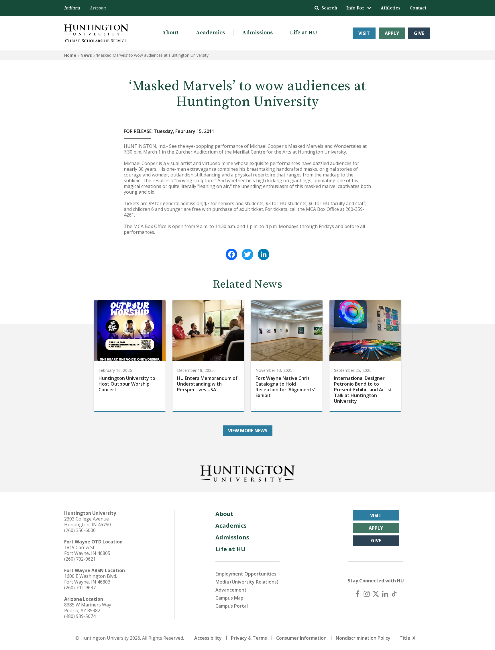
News (86, 55)
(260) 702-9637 (80, 587)
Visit (364, 33)
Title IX (407, 638)
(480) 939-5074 (80, 616)
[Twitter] (247, 254)
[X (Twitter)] (375, 593)
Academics (210, 32)
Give (419, 33)
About (170, 32)
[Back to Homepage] (247, 472)
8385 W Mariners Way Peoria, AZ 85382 (87, 608)
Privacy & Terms (249, 638)
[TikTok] (394, 593)
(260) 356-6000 (80, 530)
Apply (392, 33)
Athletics (390, 8)
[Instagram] (366, 593)
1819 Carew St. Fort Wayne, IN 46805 (87, 550)
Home (70, 55)
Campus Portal (231, 606)
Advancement (231, 590)
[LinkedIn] (263, 254)
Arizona (98, 8)
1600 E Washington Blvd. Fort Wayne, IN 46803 (90, 579)
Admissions (257, 32)
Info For (355, 8)
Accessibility (208, 638)
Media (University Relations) (246, 582)
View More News (247, 430)
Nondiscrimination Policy (363, 638)
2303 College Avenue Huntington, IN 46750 (87, 522)
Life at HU (303, 32)
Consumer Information (301, 638)
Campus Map (229, 598)
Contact (418, 8)
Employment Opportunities (245, 574)
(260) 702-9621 (80, 559)
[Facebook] (231, 254)
